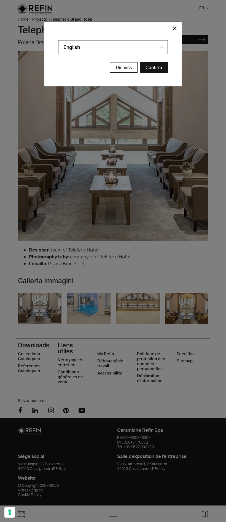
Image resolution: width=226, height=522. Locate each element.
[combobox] (113, 47)
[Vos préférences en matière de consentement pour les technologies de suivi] (9, 512)
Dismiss (124, 67)
